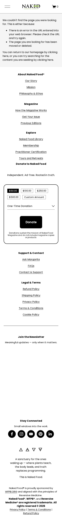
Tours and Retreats (31, 158)
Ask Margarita (31, 259)
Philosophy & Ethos (31, 93)
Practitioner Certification (31, 152)
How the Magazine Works (31, 110)
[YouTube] (31, 434)
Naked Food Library (31, 139)
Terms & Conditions (31, 308)
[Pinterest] (40, 434)
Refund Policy (31, 289)
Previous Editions (31, 123)
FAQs (31, 266)
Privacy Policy (31, 302)
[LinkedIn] (50, 434)
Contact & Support (31, 272)
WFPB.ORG (11, 491)
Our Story (31, 81)
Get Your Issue (31, 117)
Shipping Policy (31, 295)
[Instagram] (21, 434)
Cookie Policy (31, 314)
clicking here (45, 60)
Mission (31, 87)
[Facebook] (12, 434)
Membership (31, 145)
